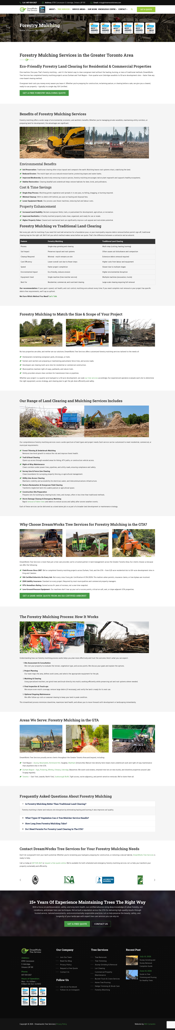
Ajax (37, 769)
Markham (71, 763)
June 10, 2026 (146, 971)
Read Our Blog (66, 961)
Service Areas (78, 9)
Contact (122, 9)
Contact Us (101, 924)
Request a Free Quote (69, 968)
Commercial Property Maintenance (103, 974)
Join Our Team (66, 957)
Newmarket (44, 763)
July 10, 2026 (145, 956)
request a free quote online (55, 863)
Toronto (25, 776)
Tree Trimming (101, 961)
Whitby (51, 769)
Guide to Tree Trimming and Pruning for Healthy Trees (148, 977)
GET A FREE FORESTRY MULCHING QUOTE (44, 93)
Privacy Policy (66, 964)
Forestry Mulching (102, 989)
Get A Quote (146, 9)
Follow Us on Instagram (70, 989)
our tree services (91, 378)
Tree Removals (101, 957)
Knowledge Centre (107, 9)
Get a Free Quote (77, 924)
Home (22, 30)
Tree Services (64, 9)
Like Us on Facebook (68, 987)
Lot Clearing (100, 968)
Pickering (43, 769)
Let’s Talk (53, 296)
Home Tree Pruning (102, 982)
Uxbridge (65, 769)
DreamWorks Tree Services (143, 855)
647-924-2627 (31, 2)
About (52, 9)
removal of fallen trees (36, 501)
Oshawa (58, 769)
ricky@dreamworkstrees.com (110, 2)
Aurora (36, 763)
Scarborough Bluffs (61, 776)
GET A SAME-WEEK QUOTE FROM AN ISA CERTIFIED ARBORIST (54, 596)
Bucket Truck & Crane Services (107, 978)
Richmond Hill (54, 763)
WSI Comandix (149, 1024)
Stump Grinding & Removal (106, 964)
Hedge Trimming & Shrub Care (107, 986)
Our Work (92, 9)
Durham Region (28, 769)
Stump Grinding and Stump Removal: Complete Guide (147, 963)
